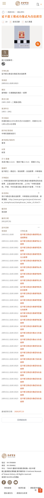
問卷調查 (7, 488)
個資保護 (21, 488)
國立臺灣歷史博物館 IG (10, 482)
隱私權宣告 (8, 493)
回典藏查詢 (22, 420)
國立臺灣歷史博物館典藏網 (22, 3)
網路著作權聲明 (35, 489)
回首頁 (3, 12)
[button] (4, 21)
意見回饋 (16, 21)
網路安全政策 (22, 493)
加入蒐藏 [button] (28, 21)
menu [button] (4, 3)
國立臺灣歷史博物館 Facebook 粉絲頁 (4, 482)
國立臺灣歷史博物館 (9, 455)
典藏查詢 (11, 12)
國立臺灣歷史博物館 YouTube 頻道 (16, 482)
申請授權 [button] (5, 55)
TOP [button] (40, 490)
